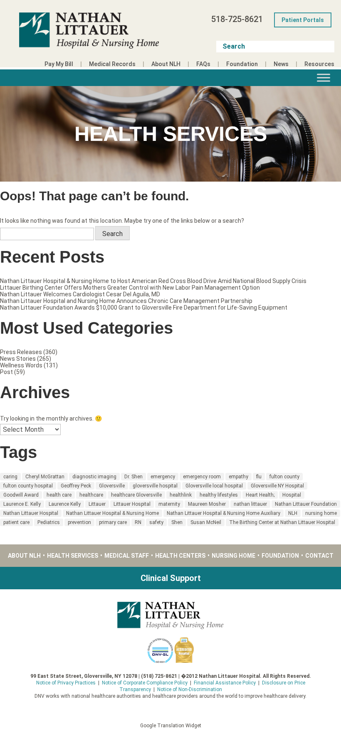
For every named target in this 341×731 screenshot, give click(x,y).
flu (259, 477)
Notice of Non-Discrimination (189, 689)
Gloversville (112, 486)
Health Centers (180, 555)
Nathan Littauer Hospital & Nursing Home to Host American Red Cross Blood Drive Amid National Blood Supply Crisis (153, 281)
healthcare (91, 495)
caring (10, 477)
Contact (319, 555)
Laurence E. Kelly (22, 504)
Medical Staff (126, 555)
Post (6, 372)
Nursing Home (233, 555)
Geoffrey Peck (76, 486)
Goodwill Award (21, 495)
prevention (79, 522)
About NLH (165, 64)
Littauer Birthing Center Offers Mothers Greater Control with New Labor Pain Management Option (130, 287)
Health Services (72, 555)
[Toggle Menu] (323, 77)
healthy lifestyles (219, 495)
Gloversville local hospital (214, 486)
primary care (113, 522)
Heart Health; (260, 495)
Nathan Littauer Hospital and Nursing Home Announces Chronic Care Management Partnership (126, 301)
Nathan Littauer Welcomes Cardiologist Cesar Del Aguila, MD (80, 294)
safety (156, 522)
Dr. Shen (133, 477)
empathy (238, 477)
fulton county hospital (28, 486)
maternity (169, 504)
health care (59, 495)
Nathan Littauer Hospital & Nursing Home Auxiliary (223, 513)
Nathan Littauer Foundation (306, 504)
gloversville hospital (155, 486)
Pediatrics (48, 522)
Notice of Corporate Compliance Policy (145, 683)
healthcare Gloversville (136, 495)
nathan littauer (250, 504)
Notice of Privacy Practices (66, 683)
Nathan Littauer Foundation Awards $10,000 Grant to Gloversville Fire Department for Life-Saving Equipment (143, 307)
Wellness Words (21, 365)
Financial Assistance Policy (225, 683)
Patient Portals (303, 20)
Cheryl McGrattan (44, 477)
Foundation (242, 64)
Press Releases (21, 352)
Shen (177, 522)
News (281, 64)
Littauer (97, 504)
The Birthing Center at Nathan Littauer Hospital (282, 522)
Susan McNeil (205, 522)
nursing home (321, 513)
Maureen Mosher (207, 504)
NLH (292, 513)
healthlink (181, 495)
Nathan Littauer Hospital (30, 513)
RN (138, 522)
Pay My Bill (58, 64)
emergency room (202, 477)
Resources (319, 64)
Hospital (291, 495)
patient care (16, 522)
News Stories (18, 358)
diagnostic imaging (94, 477)
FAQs (203, 64)
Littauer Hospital (132, 504)
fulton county (284, 477)
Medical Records (112, 64)
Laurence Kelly (65, 504)
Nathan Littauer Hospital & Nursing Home (112, 513)
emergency (163, 477)
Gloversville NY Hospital (277, 486)
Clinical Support (171, 578)
